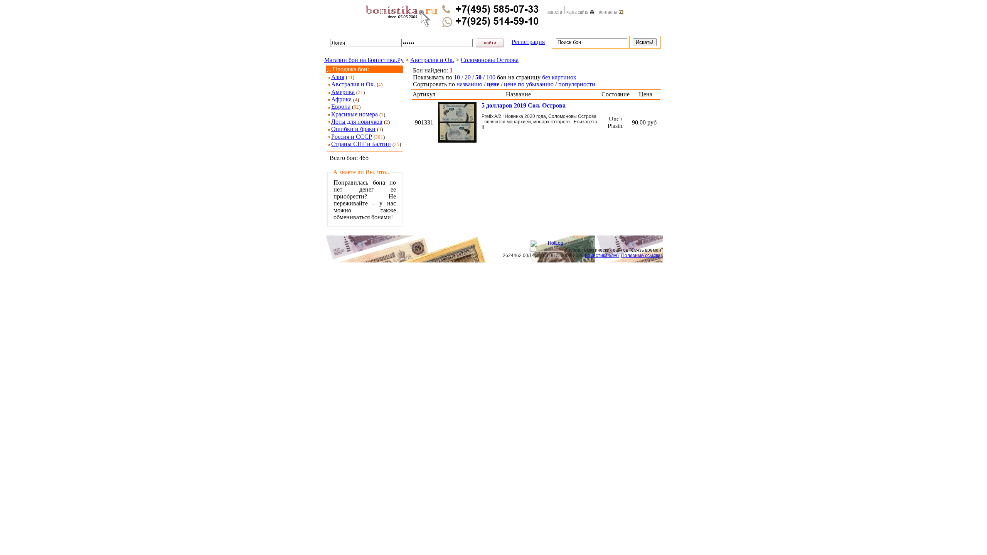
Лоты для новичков (356, 121)
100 (490, 77)
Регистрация (528, 42)
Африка (341, 99)
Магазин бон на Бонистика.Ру (364, 60)
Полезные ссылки (640, 255)
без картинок (559, 77)
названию (469, 84)
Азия (337, 77)
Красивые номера (354, 114)
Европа (340, 106)
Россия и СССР (351, 136)
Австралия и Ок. (432, 60)
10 (457, 77)
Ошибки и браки (353, 129)
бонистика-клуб (602, 255)
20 (468, 77)
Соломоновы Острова (490, 60)
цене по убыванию (529, 84)
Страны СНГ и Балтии (361, 144)
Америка (343, 92)
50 (478, 77)
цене (493, 84)
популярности (576, 84)
